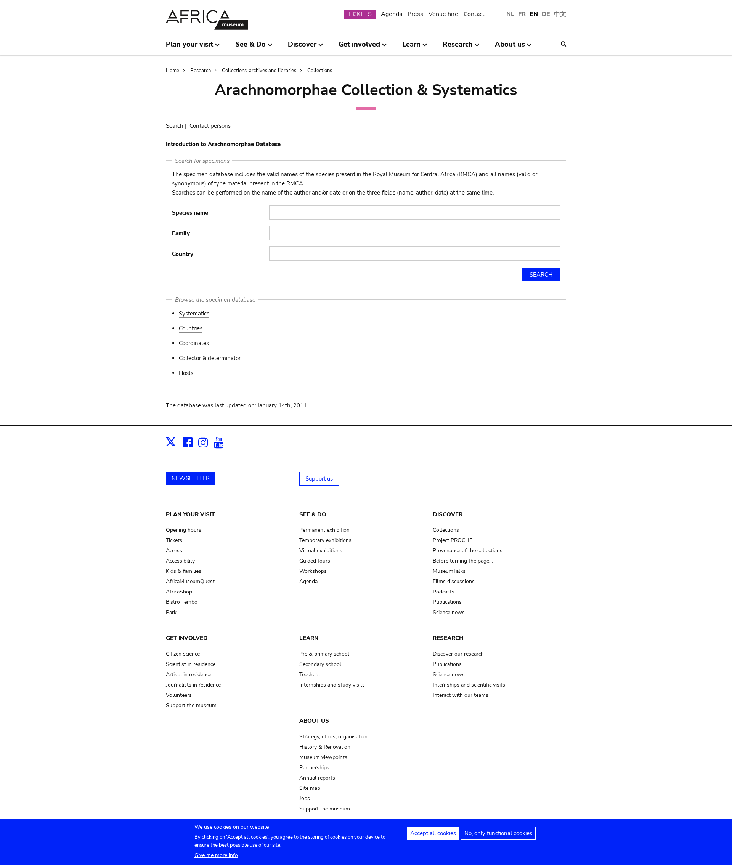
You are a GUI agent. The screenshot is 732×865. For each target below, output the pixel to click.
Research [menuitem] (458, 47)
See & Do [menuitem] (250, 47)
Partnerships (314, 767)
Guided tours (314, 560)
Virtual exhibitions (320, 550)
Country (182, 254)
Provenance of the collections (467, 550)
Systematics (194, 313)
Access (174, 550)
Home (172, 70)
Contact (474, 14)
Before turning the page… (463, 560)
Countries (190, 328)
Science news (449, 612)
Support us (319, 478)
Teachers (309, 674)
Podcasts (443, 591)
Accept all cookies (433, 833)
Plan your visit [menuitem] (189, 47)
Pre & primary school (324, 654)
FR (522, 14)
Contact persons (210, 126)
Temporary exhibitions (325, 540)
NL (510, 14)
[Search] (563, 44)
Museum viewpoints (323, 757)
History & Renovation (324, 747)
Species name (190, 213)
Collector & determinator (210, 358)
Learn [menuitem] (411, 47)
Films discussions (454, 581)
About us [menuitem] (510, 47)
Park (171, 612)
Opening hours (183, 530)
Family (181, 233)
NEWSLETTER (191, 478)
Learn (308, 638)
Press (415, 14)
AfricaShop (179, 591)
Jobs (304, 798)
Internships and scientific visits (469, 684)
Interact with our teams (460, 695)
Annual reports (317, 777)
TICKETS (359, 14)
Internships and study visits (332, 684)
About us (314, 721)
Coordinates (194, 343)
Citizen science (183, 654)
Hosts (186, 373)
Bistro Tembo (181, 602)
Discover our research (458, 654)
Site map (309, 788)
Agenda (391, 14)
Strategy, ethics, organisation (333, 736)
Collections (319, 70)
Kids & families (183, 571)
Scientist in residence (190, 664)
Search (174, 126)
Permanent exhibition (324, 530)
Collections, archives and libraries (259, 70)
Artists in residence (188, 674)
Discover (447, 514)
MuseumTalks (449, 571)
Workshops (313, 571)
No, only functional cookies (498, 833)
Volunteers (179, 695)
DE (546, 14)
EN (534, 14)
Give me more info (216, 855)
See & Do (312, 514)
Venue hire (443, 14)
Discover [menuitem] (302, 47)
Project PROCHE (452, 540)
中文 (560, 14)
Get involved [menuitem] (359, 47)
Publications (447, 602)
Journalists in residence (193, 684)
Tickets (174, 540)
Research (200, 70)
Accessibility (180, 560)
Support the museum (191, 705)
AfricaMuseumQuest (190, 581)
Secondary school (320, 664)
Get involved (187, 638)
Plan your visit (190, 514)
